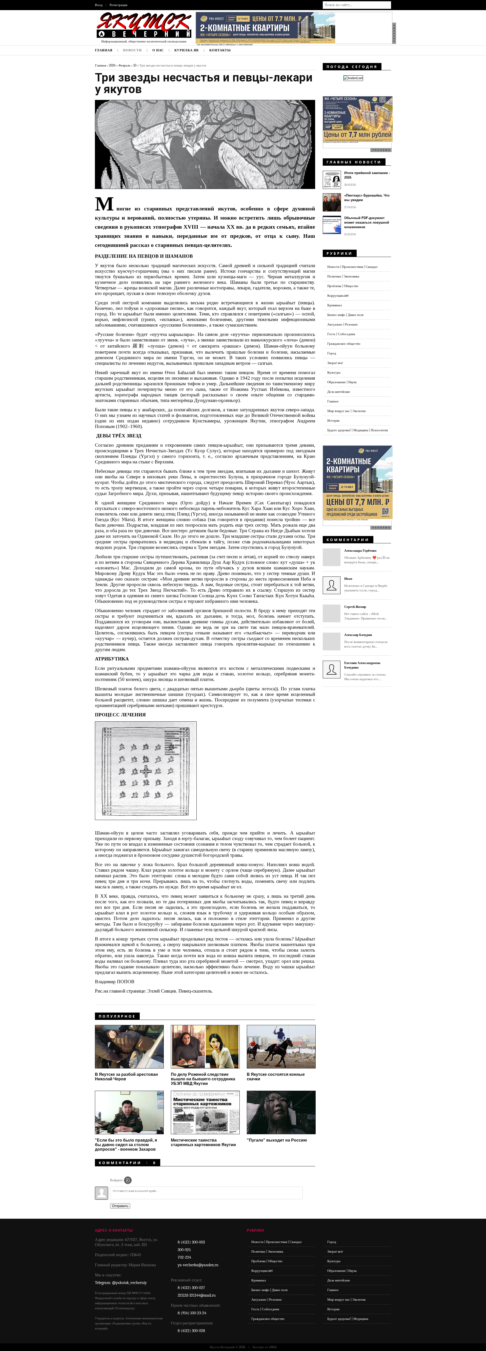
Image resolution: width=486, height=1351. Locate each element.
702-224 (184, 1257)
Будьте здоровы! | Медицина (347, 1319)
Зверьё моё (335, 363)
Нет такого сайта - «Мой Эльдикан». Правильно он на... (365, 612)
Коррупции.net (338, 295)
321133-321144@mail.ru (197, 1295)
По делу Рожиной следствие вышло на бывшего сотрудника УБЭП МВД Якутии (203, 1079)
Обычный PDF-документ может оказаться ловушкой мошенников (366, 222)
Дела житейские (338, 392)
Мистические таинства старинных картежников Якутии (203, 1142)
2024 (112, 65)
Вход (99, 5)
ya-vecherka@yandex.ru (198, 1265)
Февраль (124, 65)
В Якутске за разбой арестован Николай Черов (126, 1076)
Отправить (120, 1206)
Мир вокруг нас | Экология (346, 411)
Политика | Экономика (343, 276)
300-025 (184, 1250)
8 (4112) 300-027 (191, 1287)
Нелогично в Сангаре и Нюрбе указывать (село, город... (366, 584)
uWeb (273, 1347)
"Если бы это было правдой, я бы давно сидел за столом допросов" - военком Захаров (126, 1144)
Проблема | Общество (342, 286)
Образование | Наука (342, 382)
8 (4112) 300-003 (191, 1242)
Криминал (334, 305)
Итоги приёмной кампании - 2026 (367, 175)
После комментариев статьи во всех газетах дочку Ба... (366, 640)
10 (134, 65)
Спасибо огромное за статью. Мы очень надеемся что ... (365, 671)
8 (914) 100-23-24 (192, 1313)
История (333, 420)
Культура (333, 372)
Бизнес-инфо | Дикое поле (345, 315)
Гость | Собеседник (341, 334)
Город (331, 353)
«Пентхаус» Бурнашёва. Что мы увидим (367, 198)
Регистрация (118, 5)
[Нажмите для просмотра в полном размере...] (149, 823)
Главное (333, 401)
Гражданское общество (343, 344)
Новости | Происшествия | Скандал (352, 267)
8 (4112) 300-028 (191, 1330)
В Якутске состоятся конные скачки (276, 1076)
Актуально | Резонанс (342, 324)
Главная (100, 65)
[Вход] (128, 1180)
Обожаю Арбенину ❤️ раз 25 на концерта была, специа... (367, 556)
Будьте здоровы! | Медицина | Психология (357, 430)
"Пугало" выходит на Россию (277, 1140)
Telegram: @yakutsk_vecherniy (121, 1282)
